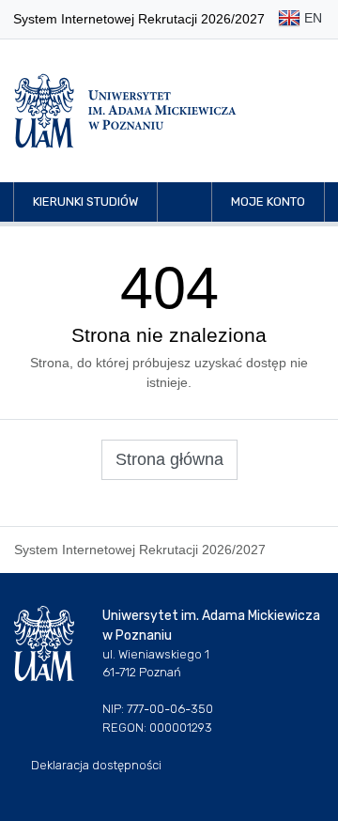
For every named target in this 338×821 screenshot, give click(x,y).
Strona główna (169, 459)
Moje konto (268, 201)
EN (311, 17)
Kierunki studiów (85, 201)
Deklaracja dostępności (96, 765)
